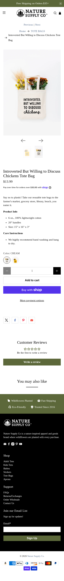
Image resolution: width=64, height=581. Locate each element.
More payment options (32, 300)
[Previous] (23, 140)
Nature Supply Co (35, 556)
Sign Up (32, 538)
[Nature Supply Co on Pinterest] (16, 444)
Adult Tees (8, 461)
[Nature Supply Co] (32, 13)
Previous (28, 24)
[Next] (41, 140)
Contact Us (8, 503)
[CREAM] (6, 260)
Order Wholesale (11, 499)
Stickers (7, 472)
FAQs (6, 492)
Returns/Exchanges (12, 496)
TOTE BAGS (38, 31)
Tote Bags (8, 475)
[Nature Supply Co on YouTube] (20, 444)
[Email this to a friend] (32, 320)
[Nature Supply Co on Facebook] (8, 444)
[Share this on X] (6, 320)
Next (37, 24)
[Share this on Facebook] (15, 320)
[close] (60, 3)
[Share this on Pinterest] (23, 320)
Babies (6, 468)
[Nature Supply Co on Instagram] (12, 444)
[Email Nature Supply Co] (4, 444)
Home (22, 31)
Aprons (6, 479)
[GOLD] (15, 260)
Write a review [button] (32, 362)
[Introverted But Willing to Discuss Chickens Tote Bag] (32, 93)
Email (7, 523)
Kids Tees (8, 465)
